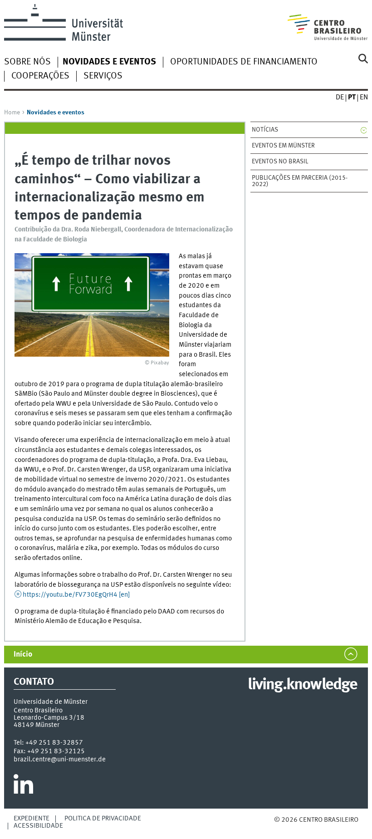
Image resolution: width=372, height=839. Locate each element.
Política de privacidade (102, 818)
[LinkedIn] (23, 787)
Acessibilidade (38, 825)
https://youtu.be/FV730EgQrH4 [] (76, 595)
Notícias (265, 130)
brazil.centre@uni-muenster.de (60, 759)
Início (23, 654)
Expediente (31, 818)
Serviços (102, 76)
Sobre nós (27, 62)
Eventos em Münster (283, 145)
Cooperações (40, 76)
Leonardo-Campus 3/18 (49, 717)
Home (12, 112)
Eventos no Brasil (280, 161)
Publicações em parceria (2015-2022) (300, 181)
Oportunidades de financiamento (244, 62)
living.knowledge (302, 685)
